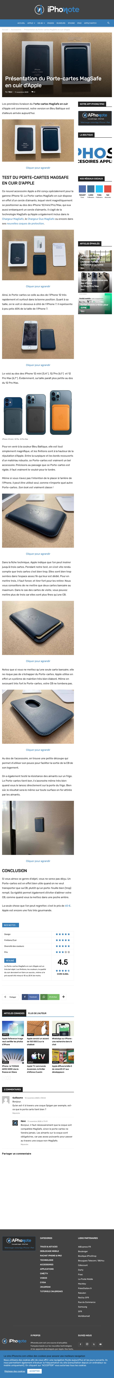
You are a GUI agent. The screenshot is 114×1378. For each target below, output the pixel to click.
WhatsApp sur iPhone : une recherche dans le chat (62, 1041)
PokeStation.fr (85, 1288)
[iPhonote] (57, 9)
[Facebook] (80, 1344)
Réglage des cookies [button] (14, 1371)
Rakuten (82, 1293)
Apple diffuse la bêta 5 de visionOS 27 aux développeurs (62, 1069)
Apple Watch (90, 23)
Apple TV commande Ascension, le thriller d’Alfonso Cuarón (36, 1069)
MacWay (82, 1283)
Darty (80, 1270)
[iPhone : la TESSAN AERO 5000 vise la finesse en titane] (13, 1056)
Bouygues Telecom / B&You (91, 1260)
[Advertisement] (95, 221)
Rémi (10, 92)
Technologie (46, 1260)
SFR (80, 1311)
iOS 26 (40, 23)
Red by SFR (83, 1297)
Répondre (16, 1113)
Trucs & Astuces (48, 1247)
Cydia (43, 1282)
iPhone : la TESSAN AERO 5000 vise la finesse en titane (10, 1069)
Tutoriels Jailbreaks (51, 1291)
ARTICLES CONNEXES (14, 1013)
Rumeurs (61, 23)
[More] (63, 997)
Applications (47, 1269)
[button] (108, 23)
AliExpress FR (84, 1247)
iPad (79, 23)
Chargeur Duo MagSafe (41, 218)
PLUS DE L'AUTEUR (37, 1013)
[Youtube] (100, 1344)
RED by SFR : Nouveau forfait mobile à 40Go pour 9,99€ (94, 304)
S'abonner (107, 186)
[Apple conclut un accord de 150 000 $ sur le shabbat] (38, 1028)
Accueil (21, 23)
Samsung (82, 1307)
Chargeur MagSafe (13, 218)
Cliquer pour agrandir (38, 167)
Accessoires (16, 30)
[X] (93, 1344)
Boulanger (83, 1251)
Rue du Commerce (86, 1302)
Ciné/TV (44, 1273)
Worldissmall (84, 1316)
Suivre (91, 186)
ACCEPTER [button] (34, 1371)
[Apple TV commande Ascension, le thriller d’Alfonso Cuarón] (38, 1056)
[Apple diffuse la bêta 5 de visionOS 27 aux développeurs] (63, 1056)
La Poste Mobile (85, 1279)
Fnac (80, 1274)
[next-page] (9, 1078)
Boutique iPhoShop (87, 1256)
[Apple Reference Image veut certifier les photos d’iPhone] (13, 1028)
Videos (43, 1278)
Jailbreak (45, 1287)
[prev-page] (4, 1078)
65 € (68, 905)
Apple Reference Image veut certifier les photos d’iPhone (12, 1041)
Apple (30, 23)
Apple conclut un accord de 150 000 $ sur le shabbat (38, 1041)
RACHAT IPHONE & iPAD (51, 1255)
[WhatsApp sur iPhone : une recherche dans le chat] (63, 1028)
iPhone (71, 23)
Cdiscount (83, 1265)
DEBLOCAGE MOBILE (49, 1251)
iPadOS (50, 23)
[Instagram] (87, 1344)
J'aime (82, 186)
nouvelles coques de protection (25, 223)
